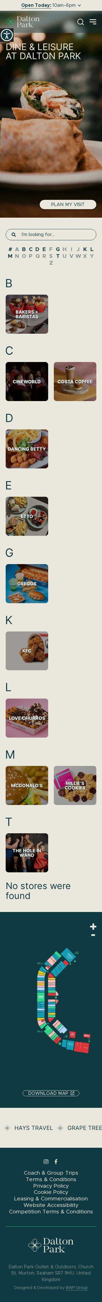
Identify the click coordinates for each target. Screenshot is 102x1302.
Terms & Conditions (51, 1179)
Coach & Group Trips (51, 1173)
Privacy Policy (51, 1186)
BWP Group (77, 1287)
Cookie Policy (51, 1192)
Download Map (48, 1093)
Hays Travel (34, 1128)
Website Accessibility (51, 1205)
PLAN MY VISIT (68, 204)
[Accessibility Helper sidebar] (7, 35)
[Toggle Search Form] (80, 22)
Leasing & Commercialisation (51, 1198)
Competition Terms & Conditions (51, 1211)
